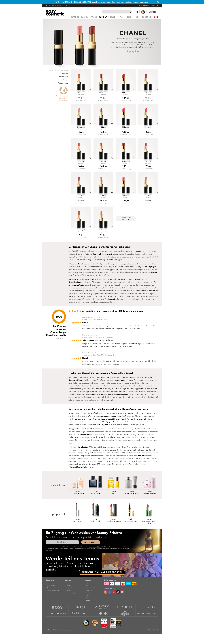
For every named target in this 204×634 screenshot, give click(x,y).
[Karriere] (102, 565)
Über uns (88, 595)
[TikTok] (118, 592)
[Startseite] (47, 6)
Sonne (130, 17)
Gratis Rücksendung (53, 590)
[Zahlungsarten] (131, 583)
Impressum (89, 583)
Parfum (84, 17)
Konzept (65, 73)
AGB (87, 585)
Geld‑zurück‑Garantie (53, 588)
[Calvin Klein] (79, 613)
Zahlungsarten (51, 585)
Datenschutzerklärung (95, 547)
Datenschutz (89, 590)
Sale (156, 17)
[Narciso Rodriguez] (147, 613)
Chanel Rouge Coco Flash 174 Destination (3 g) (99, 355)
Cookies (88, 593)
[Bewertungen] (132, 51)
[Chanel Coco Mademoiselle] (77, 481)
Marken (75, 17)
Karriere (88, 600)
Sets (138, 17)
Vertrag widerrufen (52, 593)
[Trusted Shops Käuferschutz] (143, 11)
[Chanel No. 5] (113, 481)
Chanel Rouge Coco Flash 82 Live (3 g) (96, 319)
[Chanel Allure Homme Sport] (131, 481)
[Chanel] (133, 33)
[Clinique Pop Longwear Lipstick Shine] (149, 509)
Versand (49, 583)
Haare (122, 17)
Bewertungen (63, 77)
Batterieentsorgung (72, 593)
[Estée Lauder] (147, 607)
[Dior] (102, 613)
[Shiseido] (102, 607)
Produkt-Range (63, 83)
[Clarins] (124, 607)
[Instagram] (106, 592)
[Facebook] (110, 592)
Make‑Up (103, 17)
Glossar (69, 590)
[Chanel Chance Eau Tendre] (149, 481)
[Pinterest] (114, 592)
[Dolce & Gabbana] (57, 613)
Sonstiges (147, 17)
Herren (113, 17)
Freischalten (90, 542)
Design (65, 80)
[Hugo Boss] (57, 607)
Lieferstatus (70, 583)
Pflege (94, 17)
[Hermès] (124, 613)
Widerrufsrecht (90, 588)
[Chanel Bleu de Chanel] (95, 481)
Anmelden (153, 12)
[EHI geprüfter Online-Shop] (95, 623)
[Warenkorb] (137, 12)
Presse (87, 598)
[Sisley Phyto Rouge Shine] (131, 509)
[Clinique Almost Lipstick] (77, 509)
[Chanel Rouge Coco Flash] (75, 42)
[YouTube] (122, 592)
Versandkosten (67, 630)
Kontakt (69, 585)
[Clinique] (79, 607)
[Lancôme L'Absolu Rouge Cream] (113, 509)
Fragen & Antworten (72, 588)
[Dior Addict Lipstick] (95, 509)
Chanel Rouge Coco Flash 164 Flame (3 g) (97, 337)
